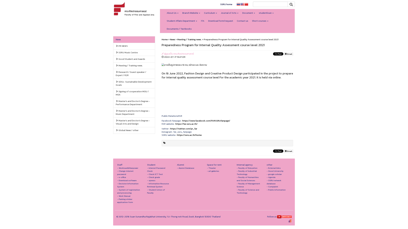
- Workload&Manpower (127, 168)
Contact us (242, 21)
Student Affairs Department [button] (181, 21)
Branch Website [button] (190, 13)
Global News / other (128, 130)
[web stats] (287, 216)
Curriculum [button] (209, 13)
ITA (202, 21)
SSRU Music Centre (128, 52)
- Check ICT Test (155, 174)
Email (289, 54)
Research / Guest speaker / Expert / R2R (131, 73)
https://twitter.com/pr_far (183, 128)
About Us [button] (172, 13)
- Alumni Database (185, 168)
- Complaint (272, 186)
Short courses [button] (259, 21)
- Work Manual (123, 196)
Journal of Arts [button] (229, 13)
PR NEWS (123, 46)
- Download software (127, 180)
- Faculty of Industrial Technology (247, 173)
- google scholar (274, 174)
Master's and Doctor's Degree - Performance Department (133, 103)
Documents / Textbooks (179, 29)
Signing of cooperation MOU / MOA (132, 93)
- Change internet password (125, 173)
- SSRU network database (274, 182)
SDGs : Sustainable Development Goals (134, 83)
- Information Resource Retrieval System (158, 185)
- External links (274, 168)
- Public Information (276, 189)
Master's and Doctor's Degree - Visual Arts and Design (133, 122)
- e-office (121, 177)
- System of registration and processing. (128, 191)
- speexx (151, 180)
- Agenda (271, 177)
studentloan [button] (265, 13)
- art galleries (213, 171)
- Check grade (153, 177)
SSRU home (226, 4)
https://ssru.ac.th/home (189, 135)
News (118, 39)
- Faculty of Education (247, 168)
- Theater (211, 168)
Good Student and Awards (131, 59)
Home (165, 39)
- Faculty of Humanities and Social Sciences (248, 179)
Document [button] (247, 13)
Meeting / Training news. (130, 65)
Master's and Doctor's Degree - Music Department (133, 112)
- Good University (275, 171)
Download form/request (220, 21)
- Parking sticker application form (125, 201)
